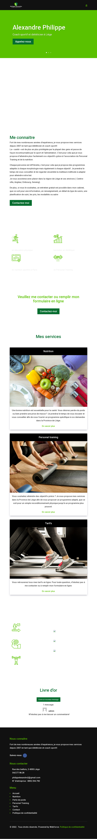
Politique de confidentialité (72, 827)
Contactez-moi (20, 202)
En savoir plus (48, 426)
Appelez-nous (23, 41)
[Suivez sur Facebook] (25, 755)
